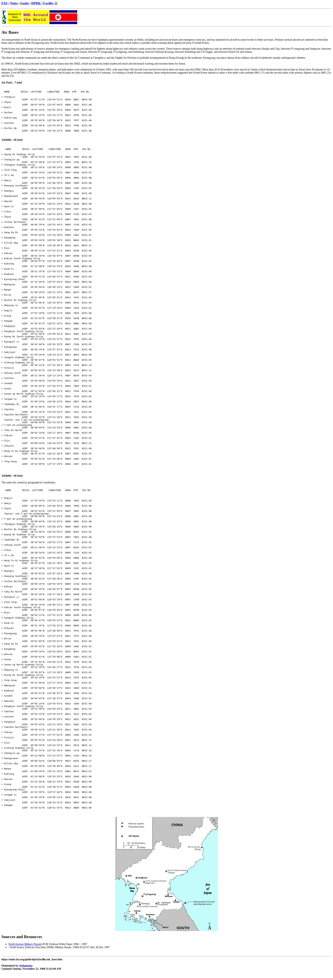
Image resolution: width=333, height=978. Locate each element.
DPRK (36, 3)
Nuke (14, 3)
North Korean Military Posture (25, 944)
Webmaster (26, 965)
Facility (49, 3)
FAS (4, 3)
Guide (24, 3)
